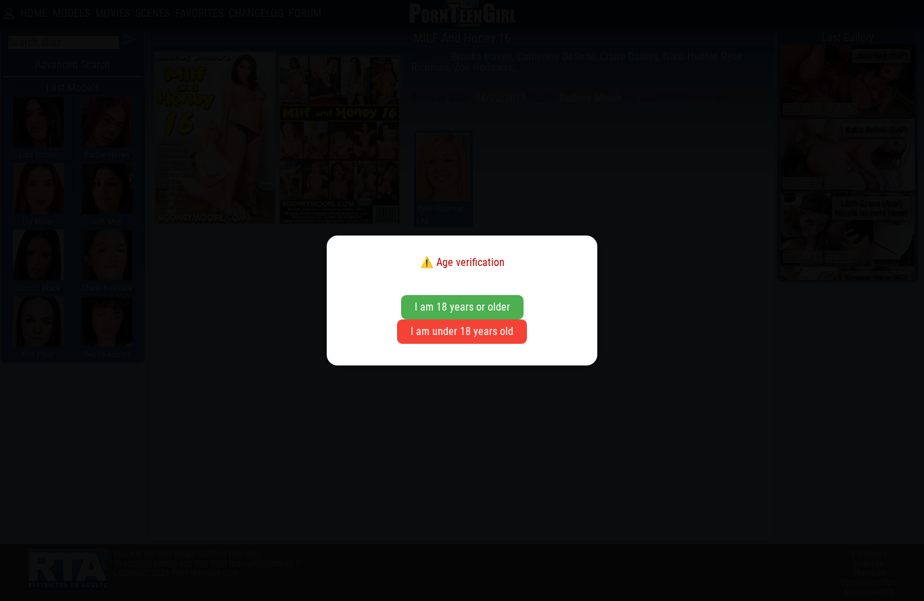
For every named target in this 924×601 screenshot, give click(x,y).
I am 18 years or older (462, 306)
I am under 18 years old (462, 331)
